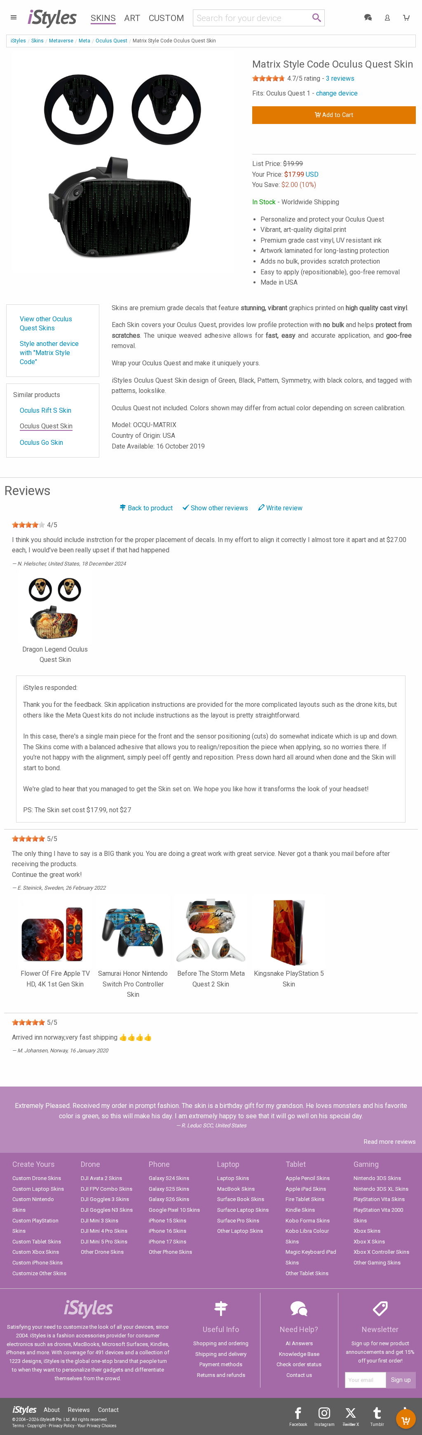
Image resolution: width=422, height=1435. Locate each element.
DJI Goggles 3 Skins (105, 1199)
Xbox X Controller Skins (381, 1252)
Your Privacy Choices (97, 1425)
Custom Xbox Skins (35, 1252)
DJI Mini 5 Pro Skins (104, 1242)
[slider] (268, 78)
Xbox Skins (367, 1231)
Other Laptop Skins (240, 1231)
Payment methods (220, 1364)
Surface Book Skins (240, 1199)
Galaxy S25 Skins (169, 1189)
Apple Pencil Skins (308, 1178)
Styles (51, 16)
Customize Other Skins (39, 1273)
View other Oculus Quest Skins (46, 323)
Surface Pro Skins (238, 1221)
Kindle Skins (300, 1210)
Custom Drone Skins (36, 1178)
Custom (166, 18)
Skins (103, 18)
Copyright (36, 1425)
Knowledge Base (299, 1354)
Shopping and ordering (221, 1343)
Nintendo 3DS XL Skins (381, 1189)
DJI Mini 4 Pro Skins (104, 1231)
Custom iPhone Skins (37, 1263)
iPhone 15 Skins (167, 1221)
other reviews (219, 508)
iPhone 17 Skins (167, 1242)
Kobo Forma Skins (308, 1221)
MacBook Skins (236, 1189)
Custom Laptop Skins (38, 1189)
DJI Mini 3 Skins (99, 1221)
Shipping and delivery (220, 1354)
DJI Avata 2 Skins (101, 1178)
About (52, 1410)
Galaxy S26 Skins (169, 1199)
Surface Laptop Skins (243, 1210)
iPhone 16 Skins (167, 1231)
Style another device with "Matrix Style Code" (49, 353)
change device (337, 93)
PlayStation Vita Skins (379, 1199)
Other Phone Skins (170, 1252)
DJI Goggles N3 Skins (107, 1210)
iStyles (18, 41)
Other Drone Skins (102, 1252)
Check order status (299, 1364)
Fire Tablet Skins (305, 1199)
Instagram (324, 1424)
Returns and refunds (221, 1375)
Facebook (298, 1424)
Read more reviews (390, 1141)
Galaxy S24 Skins (169, 1178)
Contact (108, 1410)
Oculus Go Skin (41, 442)
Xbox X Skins (369, 1242)
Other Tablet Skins (307, 1273)
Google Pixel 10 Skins (174, 1210)
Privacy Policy (62, 1425)
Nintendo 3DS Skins (377, 1178)
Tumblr (377, 1424)
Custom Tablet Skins (36, 1242)
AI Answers (299, 1343)
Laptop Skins (233, 1178)
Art (132, 18)
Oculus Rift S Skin (45, 410)
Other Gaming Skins (377, 1263)
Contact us (299, 1375)
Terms (18, 1425)
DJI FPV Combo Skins (106, 1189)
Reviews (79, 1410)
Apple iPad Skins (306, 1189)
